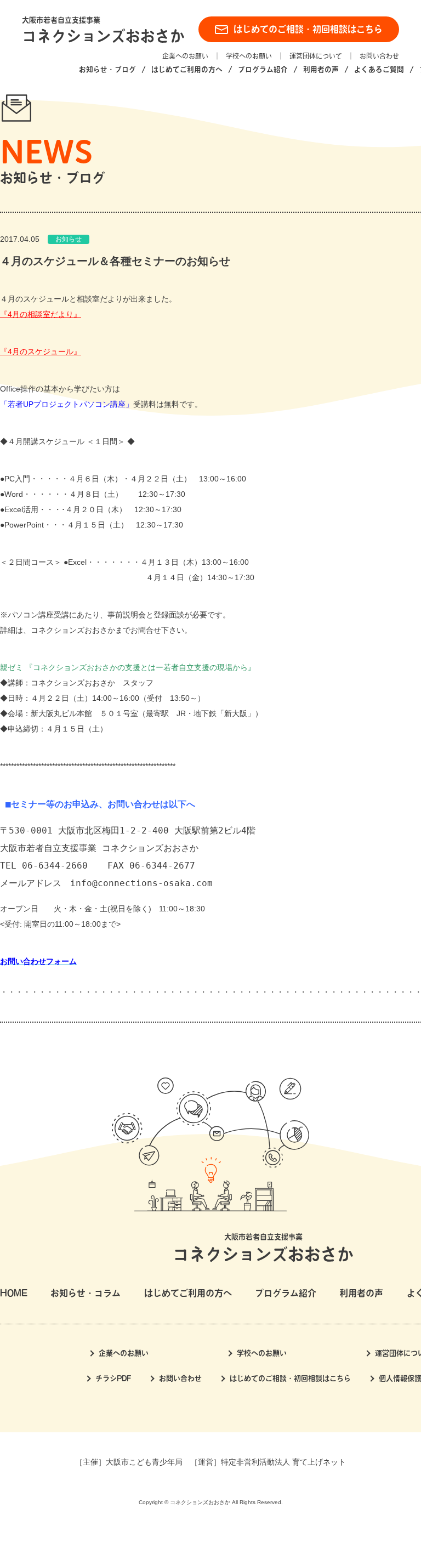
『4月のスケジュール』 (40, 351)
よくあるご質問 (379, 69)
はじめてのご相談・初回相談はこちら (308, 29)
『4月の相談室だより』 (40, 314)
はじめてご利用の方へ (187, 69)
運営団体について (315, 56)
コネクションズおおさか (103, 36)
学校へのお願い (249, 56)
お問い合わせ (379, 56)
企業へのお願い (185, 56)
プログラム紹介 (263, 69)
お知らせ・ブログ (107, 69)
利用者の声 (321, 69)
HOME (13, 1293)
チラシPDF (113, 1378)
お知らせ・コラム (85, 1293)
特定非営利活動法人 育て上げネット (283, 1462)
